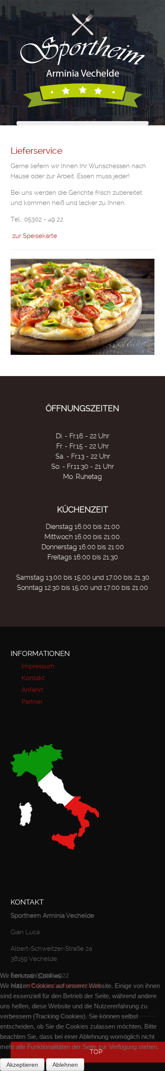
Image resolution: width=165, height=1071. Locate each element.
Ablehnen (65, 1064)
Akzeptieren (22, 1064)
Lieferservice (36, 150)
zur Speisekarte (34, 236)
